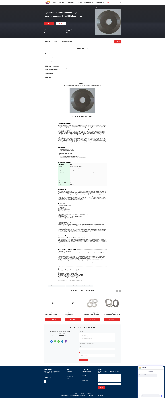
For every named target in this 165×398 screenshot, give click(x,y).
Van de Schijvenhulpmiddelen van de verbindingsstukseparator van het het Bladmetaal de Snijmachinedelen (112, 316)
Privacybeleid (88, 393)
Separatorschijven (56, 7)
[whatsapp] (55, 341)
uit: (80, 346)
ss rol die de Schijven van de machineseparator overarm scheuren (91, 314)
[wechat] (58, 341)
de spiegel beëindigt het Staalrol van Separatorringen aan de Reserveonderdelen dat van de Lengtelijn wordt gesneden (53, 316)
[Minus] (162, 367)
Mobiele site (82, 393)
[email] (51, 341)
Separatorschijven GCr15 (73, 285)
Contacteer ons (69, 378)
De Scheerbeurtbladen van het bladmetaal (87, 375)
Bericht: (81, 331)
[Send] (162, 396)
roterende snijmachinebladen (87, 377)
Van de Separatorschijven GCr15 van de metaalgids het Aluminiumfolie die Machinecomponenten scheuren (72, 316)
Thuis (45, 7)
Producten (49, 7)
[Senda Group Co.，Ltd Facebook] (45, 381)
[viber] (66, 341)
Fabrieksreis (69, 373)
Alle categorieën (85, 380)
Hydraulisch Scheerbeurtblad (87, 371)
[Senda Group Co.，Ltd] (47, 2)
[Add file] (139, 396)
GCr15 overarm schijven (87, 285)
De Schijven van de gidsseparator (57, 285)
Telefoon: (82, 352)
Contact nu (83, 360)
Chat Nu (61, 23)
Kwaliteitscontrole (70, 376)
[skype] (62, 341)
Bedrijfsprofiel (69, 371)
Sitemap (75, 393)
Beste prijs (49, 23)
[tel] (69, 341)
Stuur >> (101, 387)
